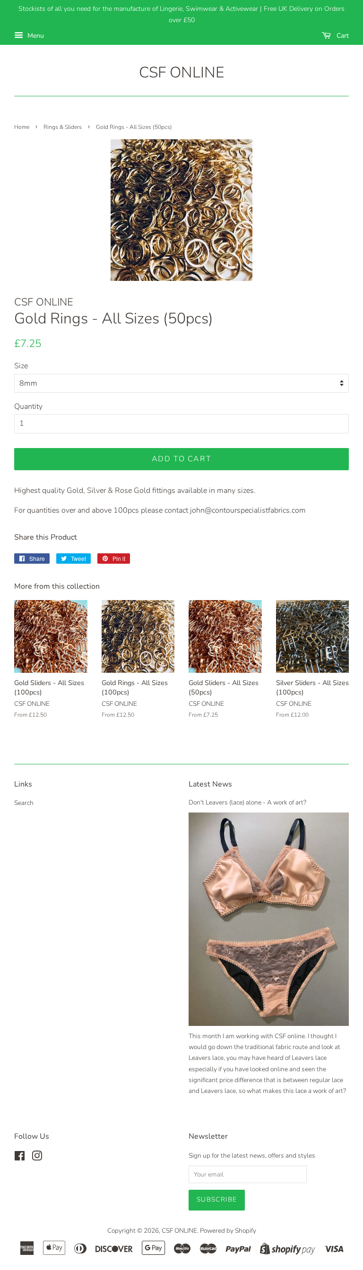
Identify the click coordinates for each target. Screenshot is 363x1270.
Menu (35, 35)
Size (21, 366)
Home (21, 127)
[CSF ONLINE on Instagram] (37, 1157)
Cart (342, 35)
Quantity (28, 406)
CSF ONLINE (181, 73)
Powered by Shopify (228, 1230)
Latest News (210, 784)
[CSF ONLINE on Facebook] (19, 1157)
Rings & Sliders (62, 127)
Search (24, 802)
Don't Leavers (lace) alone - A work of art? (247, 802)
